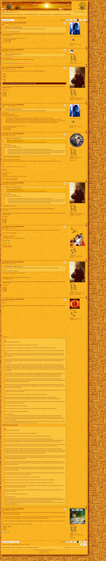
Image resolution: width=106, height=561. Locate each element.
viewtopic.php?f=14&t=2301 (11, 178)
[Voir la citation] (14, 27)
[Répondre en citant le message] (65, 23)
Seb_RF (71, 147)
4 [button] (74, 20)
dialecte (8, 27)
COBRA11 (71, 246)
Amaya (71, 88)
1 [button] (71, 20)
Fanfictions (10, 526)
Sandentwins (72, 524)
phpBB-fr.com (46, 551)
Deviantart (4, 526)
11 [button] (84, 20)
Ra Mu (71, 35)
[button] (67, 20)
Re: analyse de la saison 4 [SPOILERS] (14, 23)
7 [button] (79, 20)
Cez (70, 309)
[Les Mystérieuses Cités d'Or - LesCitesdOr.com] (82, 6)
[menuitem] (4, 12)
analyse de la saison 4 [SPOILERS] (14, 18)
